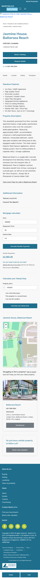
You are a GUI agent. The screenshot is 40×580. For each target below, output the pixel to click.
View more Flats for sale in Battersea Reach (20, 182)
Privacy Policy (20, 547)
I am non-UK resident (12, 299)
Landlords (5, 480)
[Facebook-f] (4, 526)
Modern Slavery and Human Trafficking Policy (16, 555)
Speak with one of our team (12, 265)
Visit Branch (20, 425)
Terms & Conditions (7, 547)
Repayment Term (8, 226)
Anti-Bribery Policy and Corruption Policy (14, 557)
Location (14, 75)
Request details (20, 61)
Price (4, 218)
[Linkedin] (17, 526)
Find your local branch (10, 512)
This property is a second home (16, 296)
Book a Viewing (20, 54)
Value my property (8, 483)
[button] (20, 342)
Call (29, 575)
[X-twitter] (24, 526)
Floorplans (32, 75)
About (4, 493)
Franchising (6, 502)
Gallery (22, 75)
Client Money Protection (10, 552)
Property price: (8, 283)
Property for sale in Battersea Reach (18, 23)
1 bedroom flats (7, 26)
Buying (4, 474)
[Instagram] (11, 526)
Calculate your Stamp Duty (20, 306)
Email (11, 575)
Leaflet (24, 366)
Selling (4, 477)
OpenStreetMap (29, 366)
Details (5, 75)
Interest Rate (7, 234)
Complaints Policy (8, 550)
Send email (10, 411)
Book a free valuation (20, 450)
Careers (5, 499)
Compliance (19, 550)
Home (4, 23)
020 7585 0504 (12, 66)
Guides (4, 496)
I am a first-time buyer (12, 293)
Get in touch (31, 372)
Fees (28, 547)
